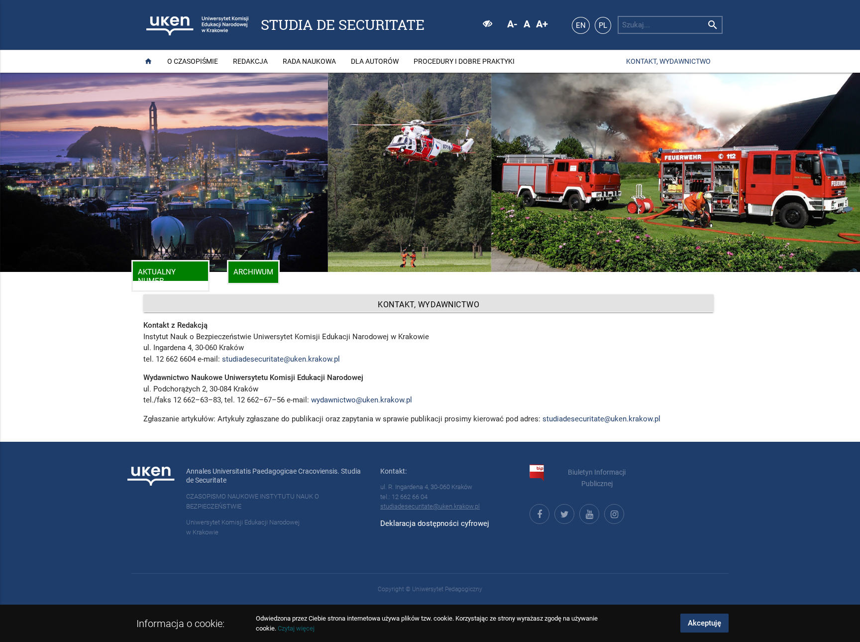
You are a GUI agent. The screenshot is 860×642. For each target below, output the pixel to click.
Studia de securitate (343, 24)
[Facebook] (538, 512)
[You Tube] (587, 512)
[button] (15, 172)
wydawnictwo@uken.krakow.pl (361, 399)
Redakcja (250, 61)
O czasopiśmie (192, 61)
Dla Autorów (375, 61)
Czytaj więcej (296, 628)
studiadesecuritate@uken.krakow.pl (281, 359)
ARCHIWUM (253, 271)
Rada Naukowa (309, 61)
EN (581, 25)
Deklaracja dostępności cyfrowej (434, 523)
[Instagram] (612, 512)
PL (603, 25)
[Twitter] (562, 512)
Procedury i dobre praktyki (464, 61)
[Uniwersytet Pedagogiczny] (173, 25)
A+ (542, 24)
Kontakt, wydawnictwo (668, 61)
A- (512, 24)
